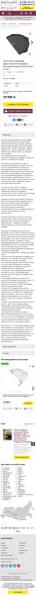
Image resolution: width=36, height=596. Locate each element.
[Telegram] (22, 120)
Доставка (4, 553)
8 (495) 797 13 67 (28, 2)
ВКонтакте (14, 565)
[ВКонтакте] (14, 120)
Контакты (22, 545)
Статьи (21, 548)
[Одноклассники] (16, 120)
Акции (3, 543)
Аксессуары (12, 23)
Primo (10, 72)
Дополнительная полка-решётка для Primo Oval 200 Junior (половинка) (18, 395)
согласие (32, 586)
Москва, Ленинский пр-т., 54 (9, 8)
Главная (3, 23)
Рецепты (22, 553)
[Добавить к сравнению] (33, 366)
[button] (32, 42)
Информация (16, 576)
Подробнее (27, 19)
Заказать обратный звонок (27, 8)
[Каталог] (26, 13)
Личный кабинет (6, 576)
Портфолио (22, 543)
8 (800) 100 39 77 (28, 4)
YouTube (18, 565)
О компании (5, 548)
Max (2, 565)
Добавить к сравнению (20, 116)
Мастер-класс (23, 550)
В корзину (28, 403)
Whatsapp (6, 565)
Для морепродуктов (25, 23)
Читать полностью (21, 457)
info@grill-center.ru (6, 561)
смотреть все (29, 423)
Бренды (3, 545)
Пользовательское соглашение (10, 580)
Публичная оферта (26, 580)
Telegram (10, 565)
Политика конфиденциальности (10, 578)
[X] (19, 120)
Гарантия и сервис (7, 555)
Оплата (3, 550)
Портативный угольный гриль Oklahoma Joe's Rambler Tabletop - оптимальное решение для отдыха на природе (23, 436)
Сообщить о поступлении (18, 104)
